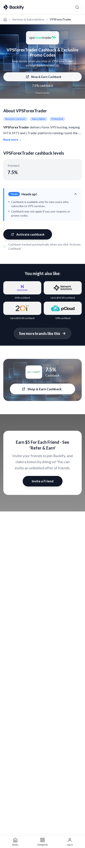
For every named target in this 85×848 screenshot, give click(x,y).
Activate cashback (30, 234)
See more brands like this (39, 333)
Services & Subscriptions (28, 19)
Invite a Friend (42, 481)
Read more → (12, 139)
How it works (42, 92)
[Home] (5, 19)
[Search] (77, 7)
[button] (43, 194)
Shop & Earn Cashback (46, 76)
